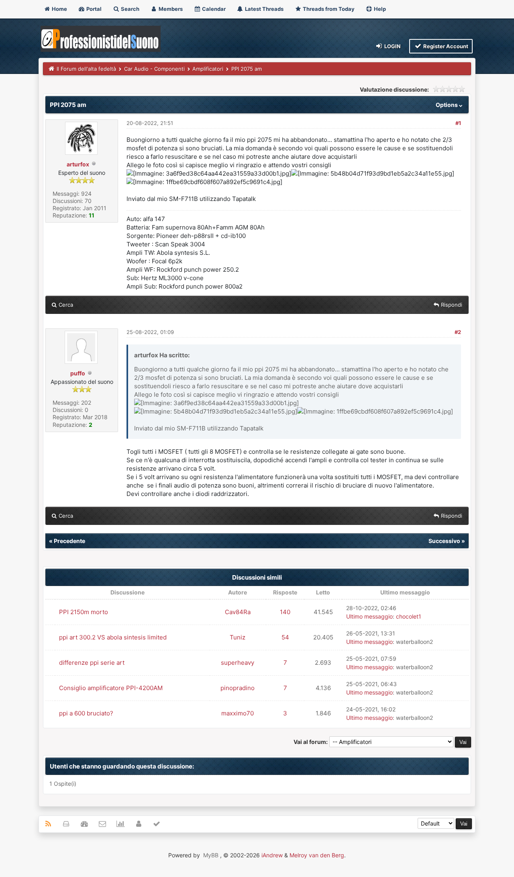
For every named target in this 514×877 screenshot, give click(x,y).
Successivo (444, 540)
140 (285, 612)
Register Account (445, 46)
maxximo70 (237, 713)
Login (392, 46)
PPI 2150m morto (83, 612)
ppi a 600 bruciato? (86, 713)
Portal (93, 9)
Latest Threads (264, 9)
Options (447, 104)
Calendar (213, 9)
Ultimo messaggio (369, 616)
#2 (458, 332)
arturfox (78, 164)
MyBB (210, 855)
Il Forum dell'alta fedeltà (86, 69)
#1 (458, 123)
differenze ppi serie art (91, 662)
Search (129, 9)
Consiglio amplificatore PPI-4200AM (111, 688)
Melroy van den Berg (317, 855)
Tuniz (237, 637)
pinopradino (237, 688)
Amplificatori (207, 69)
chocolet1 (408, 616)
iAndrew (272, 855)
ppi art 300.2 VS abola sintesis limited (113, 637)
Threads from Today (328, 9)
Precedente (69, 540)
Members (170, 9)
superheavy (237, 662)
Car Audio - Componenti (154, 69)
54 (285, 637)
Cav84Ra (238, 612)
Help (379, 9)
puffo (77, 373)
